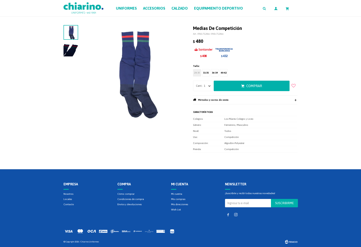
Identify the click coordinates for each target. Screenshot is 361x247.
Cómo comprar (126, 193)
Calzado (180, 8)
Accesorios (154, 8)
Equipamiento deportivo (218, 8)
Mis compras (178, 199)
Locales (68, 199)
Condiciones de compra (130, 199)
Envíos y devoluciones (129, 204)
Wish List (176, 209)
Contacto (69, 204)
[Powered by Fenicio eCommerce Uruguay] (291, 242)
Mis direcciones (179, 204)
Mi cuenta (176, 193)
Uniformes (126, 8)
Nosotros (68, 193)
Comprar (254, 86)
